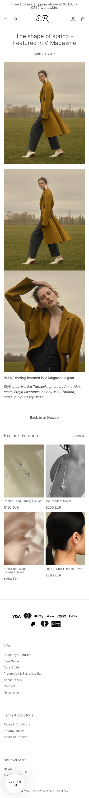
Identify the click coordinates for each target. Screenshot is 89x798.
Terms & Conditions (17, 724)
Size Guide (11, 661)
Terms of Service (16, 737)
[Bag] (83, 19)
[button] (15, 783)
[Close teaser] (26, 772)
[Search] (15, 19)
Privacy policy (14, 731)
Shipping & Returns (17, 655)
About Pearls (13, 680)
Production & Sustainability (23, 673)
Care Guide (12, 667)
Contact (9, 686)
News (8, 769)
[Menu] (5, 19)
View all (79, 436)
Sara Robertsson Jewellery (50, 791)
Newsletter (11, 692)
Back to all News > (44, 417)
